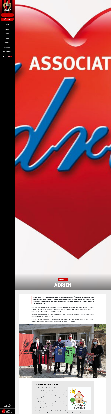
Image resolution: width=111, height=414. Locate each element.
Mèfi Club (7, 406)
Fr (5, 56)
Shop (8, 19)
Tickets (8, 15)
